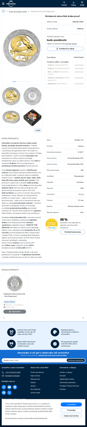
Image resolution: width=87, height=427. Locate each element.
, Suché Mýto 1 (57, 84)
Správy (33, 386)
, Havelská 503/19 (58, 65)
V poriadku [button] (71, 404)
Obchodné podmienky (68, 382)
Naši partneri (35, 379)
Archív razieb (35, 392)
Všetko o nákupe (66, 372)
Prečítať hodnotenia (73, 232)
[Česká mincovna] (10, 4)
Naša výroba (35, 376)
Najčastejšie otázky (67, 379)
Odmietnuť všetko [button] (71, 416)
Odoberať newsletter (76, 360)
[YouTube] (9, 387)
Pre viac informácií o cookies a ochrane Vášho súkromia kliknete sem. (26, 418)
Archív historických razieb (18, 11)
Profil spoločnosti (37, 372)
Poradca (63, 389)
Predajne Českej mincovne (69, 386)
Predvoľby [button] (71, 410)
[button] (5, 50)
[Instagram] (4, 387)
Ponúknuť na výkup (66, 49)
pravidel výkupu (71, 44)
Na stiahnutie (35, 389)
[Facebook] (4, 392)
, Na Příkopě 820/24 (58, 68)
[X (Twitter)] (9, 392)
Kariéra (33, 382)
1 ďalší (37, 130)
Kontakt (63, 376)
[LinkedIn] (15, 387)
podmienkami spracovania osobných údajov (53, 355)
